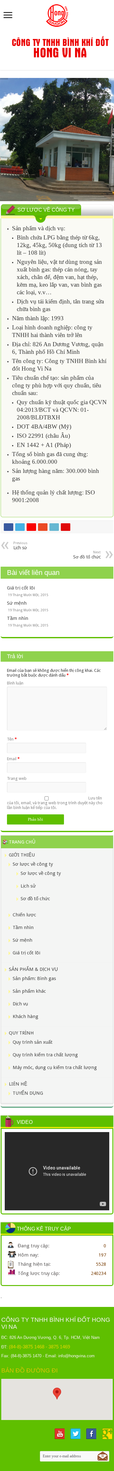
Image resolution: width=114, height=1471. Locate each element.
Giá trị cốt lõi (21, 588)
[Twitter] (75, 1433)
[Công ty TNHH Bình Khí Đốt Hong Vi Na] (57, 14)
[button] (57, 1393)
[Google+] (107, 1433)
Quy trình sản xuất (33, 1042)
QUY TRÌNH (21, 1033)
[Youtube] (59, 1433)
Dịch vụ (20, 1004)
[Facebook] (91, 1433)
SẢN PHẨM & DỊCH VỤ (33, 969)
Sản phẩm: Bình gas (34, 978)
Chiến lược (24, 915)
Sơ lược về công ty (33, 864)
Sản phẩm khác (29, 991)
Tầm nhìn (17, 618)
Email (13, 758)
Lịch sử (28, 886)
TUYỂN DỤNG (28, 1093)
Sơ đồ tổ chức (35, 898)
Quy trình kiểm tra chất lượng (45, 1055)
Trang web (17, 778)
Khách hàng (25, 1016)
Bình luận (15, 683)
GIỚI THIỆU (22, 855)
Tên (12, 739)
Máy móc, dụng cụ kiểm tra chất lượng (55, 1067)
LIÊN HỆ (18, 1084)
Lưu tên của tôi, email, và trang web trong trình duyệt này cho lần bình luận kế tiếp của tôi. (55, 803)
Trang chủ (22, 842)
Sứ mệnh (17, 603)
